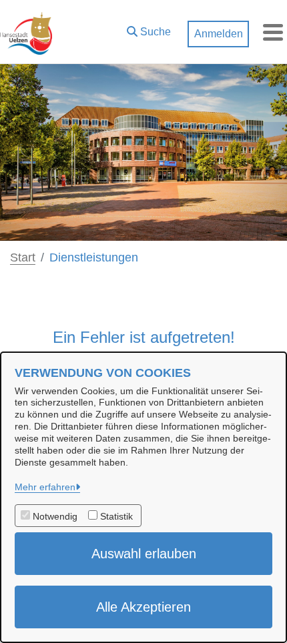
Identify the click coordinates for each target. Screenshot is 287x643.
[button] (149, 28)
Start (22, 257)
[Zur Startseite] (26, 32)
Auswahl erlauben (143, 553)
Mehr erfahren (45, 487)
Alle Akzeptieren (143, 607)
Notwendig (55, 516)
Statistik (116, 516)
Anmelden (218, 33)
